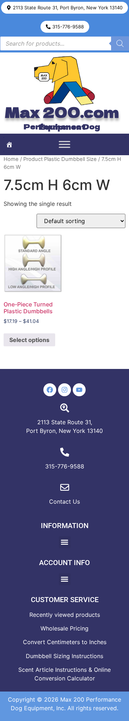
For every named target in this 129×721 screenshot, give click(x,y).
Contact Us (64, 501)
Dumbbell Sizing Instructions (64, 656)
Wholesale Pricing (64, 628)
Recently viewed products (64, 614)
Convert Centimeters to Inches (64, 642)
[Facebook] (49, 389)
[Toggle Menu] (64, 144)
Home (11, 159)
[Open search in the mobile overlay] (64, 43)
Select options (29, 339)
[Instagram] (64, 389)
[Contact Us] (64, 487)
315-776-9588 (64, 466)
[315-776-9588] (64, 452)
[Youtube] (79, 389)
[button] (64, 8)
